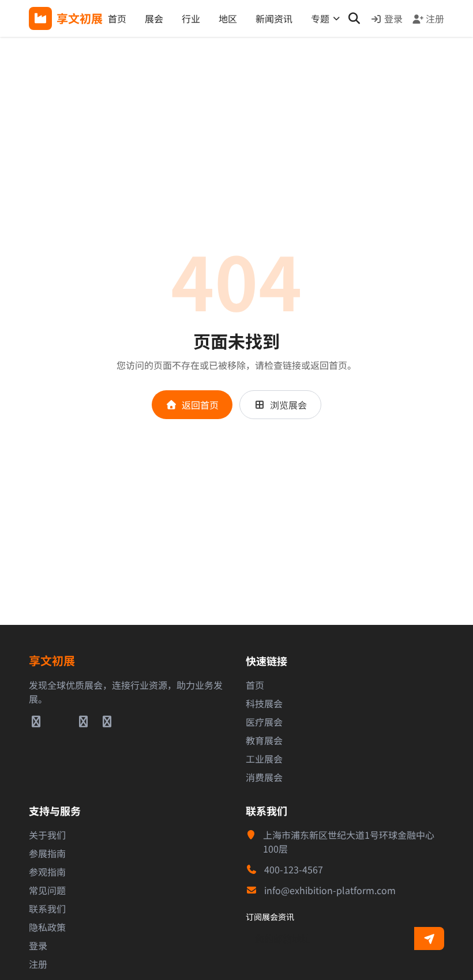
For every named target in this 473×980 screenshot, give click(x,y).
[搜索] (354, 18)
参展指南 (47, 853)
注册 (435, 18)
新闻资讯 (274, 18)
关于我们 (47, 835)
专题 (320, 18)
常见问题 (47, 890)
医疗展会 (264, 722)
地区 (228, 18)
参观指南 (47, 872)
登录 (393, 18)
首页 (117, 18)
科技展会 (264, 703)
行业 (191, 18)
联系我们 (47, 908)
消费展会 (264, 777)
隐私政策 (47, 927)
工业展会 (264, 759)
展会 (154, 18)
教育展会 (264, 740)
